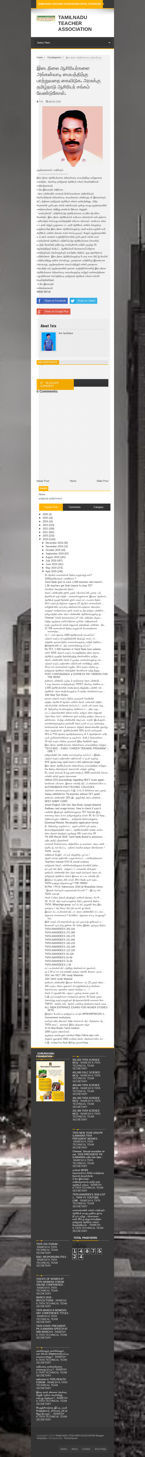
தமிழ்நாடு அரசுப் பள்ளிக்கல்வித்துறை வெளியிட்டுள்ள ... (73, 865)
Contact (86, 1449)
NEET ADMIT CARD (56, 801)
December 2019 (55, 542)
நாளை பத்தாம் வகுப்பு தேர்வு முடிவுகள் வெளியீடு (69, 698)
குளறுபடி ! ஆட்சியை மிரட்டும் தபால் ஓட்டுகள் (68, 908)
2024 (46, 521)
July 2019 (51, 560)
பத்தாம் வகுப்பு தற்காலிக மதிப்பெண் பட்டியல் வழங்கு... (72, 758)
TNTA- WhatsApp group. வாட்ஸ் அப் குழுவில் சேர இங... (74, 904)
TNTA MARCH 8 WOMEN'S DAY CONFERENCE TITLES (52, 1312)
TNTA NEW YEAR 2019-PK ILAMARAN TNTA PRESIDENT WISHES (87, 1135)
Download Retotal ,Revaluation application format (71, 822)
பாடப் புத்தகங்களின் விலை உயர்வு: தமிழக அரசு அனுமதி (73, 712)
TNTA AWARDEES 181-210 (60, 943)
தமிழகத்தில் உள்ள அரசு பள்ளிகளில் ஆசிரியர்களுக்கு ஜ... (74, 614)
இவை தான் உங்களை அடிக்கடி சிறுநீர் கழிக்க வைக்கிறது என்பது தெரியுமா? (51, 1395)
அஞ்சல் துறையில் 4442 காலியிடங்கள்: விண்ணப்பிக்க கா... (75, 1038)
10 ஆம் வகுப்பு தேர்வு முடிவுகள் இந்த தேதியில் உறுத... (72, 741)
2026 (46, 514)
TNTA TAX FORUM (46, 1244)
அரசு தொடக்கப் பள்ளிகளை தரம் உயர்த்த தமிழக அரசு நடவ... (76, 716)
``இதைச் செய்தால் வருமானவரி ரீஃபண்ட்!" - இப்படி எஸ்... (74, 890)
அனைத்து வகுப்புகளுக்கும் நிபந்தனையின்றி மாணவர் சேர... (75, 1000)
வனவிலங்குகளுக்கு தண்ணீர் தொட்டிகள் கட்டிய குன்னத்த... (75, 723)
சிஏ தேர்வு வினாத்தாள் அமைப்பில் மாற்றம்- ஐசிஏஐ (70, 769)
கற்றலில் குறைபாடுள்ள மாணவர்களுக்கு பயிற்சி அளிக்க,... (74, 642)
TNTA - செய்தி (52, 851)
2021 (46, 532)
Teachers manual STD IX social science (67, 861)
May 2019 (51, 567)
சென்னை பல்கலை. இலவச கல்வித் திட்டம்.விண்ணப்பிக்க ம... (76, 783)
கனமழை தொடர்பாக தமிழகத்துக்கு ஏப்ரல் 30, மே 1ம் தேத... (76, 815)
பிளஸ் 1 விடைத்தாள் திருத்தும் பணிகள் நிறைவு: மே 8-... (73, 897)
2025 (46, 517)
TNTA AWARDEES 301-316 (60, 929)
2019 (46, 539)
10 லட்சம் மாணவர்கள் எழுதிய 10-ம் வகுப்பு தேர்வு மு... (73, 667)
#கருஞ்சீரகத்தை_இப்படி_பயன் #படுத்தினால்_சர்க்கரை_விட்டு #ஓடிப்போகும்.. (51, 1410)
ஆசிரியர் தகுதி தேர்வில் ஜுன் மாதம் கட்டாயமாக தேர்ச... (74, 600)
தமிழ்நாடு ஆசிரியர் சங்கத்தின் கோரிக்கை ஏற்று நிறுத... (73, 670)
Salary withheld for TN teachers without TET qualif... (73, 794)
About (75, 1449)
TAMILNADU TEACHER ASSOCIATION (75, 23)
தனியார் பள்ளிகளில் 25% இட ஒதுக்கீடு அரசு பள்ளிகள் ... (74, 797)
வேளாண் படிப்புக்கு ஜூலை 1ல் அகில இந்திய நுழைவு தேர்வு (75, 925)
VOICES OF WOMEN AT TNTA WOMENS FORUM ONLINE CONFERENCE (50, 1281)
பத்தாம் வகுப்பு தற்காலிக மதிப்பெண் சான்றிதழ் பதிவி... (73, 663)
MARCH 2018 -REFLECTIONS (44, 1299)
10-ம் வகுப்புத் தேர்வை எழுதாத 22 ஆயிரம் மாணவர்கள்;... (74, 603)
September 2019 (55, 553)
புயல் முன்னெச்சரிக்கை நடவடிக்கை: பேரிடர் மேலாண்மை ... (75, 737)
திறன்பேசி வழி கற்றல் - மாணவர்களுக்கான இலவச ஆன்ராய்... (76, 596)
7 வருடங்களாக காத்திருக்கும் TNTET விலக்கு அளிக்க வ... (75, 684)
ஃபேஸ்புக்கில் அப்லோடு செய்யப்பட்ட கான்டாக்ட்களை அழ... (75, 705)
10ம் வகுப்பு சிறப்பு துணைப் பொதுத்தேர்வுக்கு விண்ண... (73, 986)
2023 (46, 525)
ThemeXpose (71, 1438)
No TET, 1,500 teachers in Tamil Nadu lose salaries (73, 649)
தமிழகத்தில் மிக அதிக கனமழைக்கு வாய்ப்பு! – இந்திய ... (74, 754)
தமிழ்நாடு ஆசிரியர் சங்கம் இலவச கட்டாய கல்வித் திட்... (73, 876)
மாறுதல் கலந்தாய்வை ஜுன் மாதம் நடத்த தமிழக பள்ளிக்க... (75, 610)
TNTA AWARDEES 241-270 (60, 936)
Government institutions (58, 1017)
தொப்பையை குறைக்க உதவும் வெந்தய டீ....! (67, 989)
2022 (46, 528)
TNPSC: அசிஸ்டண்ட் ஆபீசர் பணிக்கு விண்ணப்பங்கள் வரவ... (76, 1003)
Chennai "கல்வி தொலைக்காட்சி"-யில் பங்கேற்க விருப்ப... (74, 617)
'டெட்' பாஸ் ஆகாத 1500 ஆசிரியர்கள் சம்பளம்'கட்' (70, 635)
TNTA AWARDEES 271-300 (60, 932)
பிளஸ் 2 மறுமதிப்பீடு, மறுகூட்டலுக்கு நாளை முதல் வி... (72, 993)
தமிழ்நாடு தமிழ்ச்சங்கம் (50, 498)
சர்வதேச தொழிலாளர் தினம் (59, 589)
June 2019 (52, 564)
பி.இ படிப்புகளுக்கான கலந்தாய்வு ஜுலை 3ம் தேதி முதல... (74, 996)
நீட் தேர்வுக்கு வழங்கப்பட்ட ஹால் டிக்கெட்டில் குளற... (71, 826)
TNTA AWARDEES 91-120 (59, 953)
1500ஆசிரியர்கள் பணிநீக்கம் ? (60, 578)
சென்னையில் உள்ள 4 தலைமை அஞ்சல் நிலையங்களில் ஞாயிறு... (77, 727)
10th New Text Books (56, 695)
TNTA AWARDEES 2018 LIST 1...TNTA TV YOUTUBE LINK (88, 1197)
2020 (46, 535)
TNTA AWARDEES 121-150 (60, 950)
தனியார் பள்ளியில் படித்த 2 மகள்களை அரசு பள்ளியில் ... (73, 680)
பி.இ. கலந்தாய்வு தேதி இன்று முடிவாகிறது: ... (69, 1042)
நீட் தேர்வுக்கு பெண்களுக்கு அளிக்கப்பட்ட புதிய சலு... (72, 709)
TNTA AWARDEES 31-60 (58, 961)
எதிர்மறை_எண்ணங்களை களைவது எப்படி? (49, 1368)
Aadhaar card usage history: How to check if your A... (74, 808)
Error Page (100, 1449)
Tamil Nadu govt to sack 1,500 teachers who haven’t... (74, 582)
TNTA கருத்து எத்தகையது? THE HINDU (66, 883)
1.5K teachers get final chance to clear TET (69, 585)
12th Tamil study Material (58, 978)
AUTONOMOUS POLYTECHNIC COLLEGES (69, 787)
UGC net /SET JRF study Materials (64, 975)
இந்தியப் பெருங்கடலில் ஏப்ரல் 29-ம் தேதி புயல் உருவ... (72, 879)
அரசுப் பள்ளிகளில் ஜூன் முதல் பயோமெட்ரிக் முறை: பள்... (74, 592)
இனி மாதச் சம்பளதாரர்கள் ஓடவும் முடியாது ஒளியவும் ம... (74, 921)
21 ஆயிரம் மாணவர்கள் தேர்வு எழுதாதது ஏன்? (68, 575)
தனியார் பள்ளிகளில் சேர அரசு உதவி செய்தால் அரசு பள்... (74, 872)
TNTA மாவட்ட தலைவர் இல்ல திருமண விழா (67, 1024)
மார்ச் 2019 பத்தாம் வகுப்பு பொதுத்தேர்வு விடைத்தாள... (73, 652)
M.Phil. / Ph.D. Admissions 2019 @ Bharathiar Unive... (75, 886)
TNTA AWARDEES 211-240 (60, 939)
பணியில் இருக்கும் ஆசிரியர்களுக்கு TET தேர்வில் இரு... (73, 812)
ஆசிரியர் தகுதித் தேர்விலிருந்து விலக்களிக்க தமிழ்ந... (72, 656)
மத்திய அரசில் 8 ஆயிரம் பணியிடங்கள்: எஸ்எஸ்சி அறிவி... (74, 702)
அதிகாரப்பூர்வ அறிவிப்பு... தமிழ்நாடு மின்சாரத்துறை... (72, 819)
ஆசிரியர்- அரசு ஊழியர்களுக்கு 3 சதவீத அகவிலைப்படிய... (75, 691)
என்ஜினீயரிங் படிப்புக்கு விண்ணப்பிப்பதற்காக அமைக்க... (73, 607)
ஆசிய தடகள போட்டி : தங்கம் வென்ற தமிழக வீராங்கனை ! (75, 847)
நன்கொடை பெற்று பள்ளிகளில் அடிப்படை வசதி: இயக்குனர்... (76, 719)
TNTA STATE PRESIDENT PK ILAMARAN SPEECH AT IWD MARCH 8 (52, 1329)
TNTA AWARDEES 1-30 (58, 964)
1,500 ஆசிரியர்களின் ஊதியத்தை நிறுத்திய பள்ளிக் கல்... (74, 687)
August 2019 (53, 557)
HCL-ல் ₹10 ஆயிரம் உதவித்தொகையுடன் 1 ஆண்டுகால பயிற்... (77, 734)
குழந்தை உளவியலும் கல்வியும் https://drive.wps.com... (73, 1035)
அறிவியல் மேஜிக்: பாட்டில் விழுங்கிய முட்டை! (67, 854)
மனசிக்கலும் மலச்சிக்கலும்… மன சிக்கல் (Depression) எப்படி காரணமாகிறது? (52, 1354)
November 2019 (55, 546)
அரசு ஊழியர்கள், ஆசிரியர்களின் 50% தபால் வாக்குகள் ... (75, 730)
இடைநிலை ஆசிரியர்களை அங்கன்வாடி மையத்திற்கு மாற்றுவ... (77, 744)
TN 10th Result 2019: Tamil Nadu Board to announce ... (75, 836)
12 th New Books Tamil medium (62, 1028)
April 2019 (51, 571)
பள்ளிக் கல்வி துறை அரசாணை (60, 776)
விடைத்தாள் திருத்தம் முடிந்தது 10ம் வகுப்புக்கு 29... (71, 833)
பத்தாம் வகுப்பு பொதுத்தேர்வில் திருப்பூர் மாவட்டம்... (71, 638)
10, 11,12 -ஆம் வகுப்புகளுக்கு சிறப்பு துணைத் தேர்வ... (73, 901)
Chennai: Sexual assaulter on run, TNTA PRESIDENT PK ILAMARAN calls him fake (88, 1154)
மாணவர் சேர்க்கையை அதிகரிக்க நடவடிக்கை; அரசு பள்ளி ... (76, 844)
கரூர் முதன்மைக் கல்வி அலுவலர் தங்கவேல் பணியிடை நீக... (75, 625)
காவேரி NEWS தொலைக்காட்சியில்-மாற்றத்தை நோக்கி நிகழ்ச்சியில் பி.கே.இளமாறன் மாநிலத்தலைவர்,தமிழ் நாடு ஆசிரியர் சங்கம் (88, 1177)
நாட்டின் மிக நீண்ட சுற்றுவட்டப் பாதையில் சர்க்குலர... (71, 869)
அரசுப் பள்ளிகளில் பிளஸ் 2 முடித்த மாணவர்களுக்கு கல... (74, 660)
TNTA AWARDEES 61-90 (58, 957)
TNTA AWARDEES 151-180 (60, 946)
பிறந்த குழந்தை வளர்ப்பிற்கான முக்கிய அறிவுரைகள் (71, 621)
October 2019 (53, 550)
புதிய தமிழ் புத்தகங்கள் (56, 840)
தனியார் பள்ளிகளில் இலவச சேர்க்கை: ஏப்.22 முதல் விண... (75, 982)
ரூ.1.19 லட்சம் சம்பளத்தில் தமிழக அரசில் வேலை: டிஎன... (74, 971)
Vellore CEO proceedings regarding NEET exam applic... (75, 779)
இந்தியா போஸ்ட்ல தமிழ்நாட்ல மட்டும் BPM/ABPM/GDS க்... (76, 1013)
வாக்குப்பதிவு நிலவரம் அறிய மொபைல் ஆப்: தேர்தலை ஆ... (75, 1021)
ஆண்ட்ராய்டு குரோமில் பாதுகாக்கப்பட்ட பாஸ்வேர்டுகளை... (74, 858)
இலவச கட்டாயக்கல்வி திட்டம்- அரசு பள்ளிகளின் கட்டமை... (75, 911)
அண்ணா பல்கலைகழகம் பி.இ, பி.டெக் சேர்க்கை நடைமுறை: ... (77, 790)
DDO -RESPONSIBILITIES (51, 1257)
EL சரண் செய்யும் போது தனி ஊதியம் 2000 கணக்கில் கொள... (77, 772)
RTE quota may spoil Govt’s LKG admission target (72, 762)
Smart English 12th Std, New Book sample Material (73, 804)
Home (42, 494)
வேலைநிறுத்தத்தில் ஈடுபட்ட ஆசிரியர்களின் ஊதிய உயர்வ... (75, 829)
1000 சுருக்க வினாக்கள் (57, 1031)
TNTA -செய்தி (52, 894)
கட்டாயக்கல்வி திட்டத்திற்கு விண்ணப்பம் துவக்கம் (70, 968)
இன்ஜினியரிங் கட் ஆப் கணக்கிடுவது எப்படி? (67, 645)
